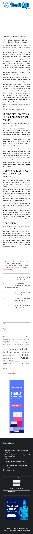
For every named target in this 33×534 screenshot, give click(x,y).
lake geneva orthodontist (8, 355)
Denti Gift (20, 488)
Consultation (19, 339)
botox (12, 337)
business (21, 337)
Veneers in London (7, 366)
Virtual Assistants (17, 366)
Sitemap (25, 528)
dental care (16, 342)
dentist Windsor (16, 347)
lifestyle (25, 355)
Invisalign (16, 352)
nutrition (8, 360)
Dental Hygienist (25, 342)
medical (25, 358)
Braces (16, 337)
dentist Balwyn (6, 347)
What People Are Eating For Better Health (16, 450)
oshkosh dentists (7, 363)
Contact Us (9, 528)
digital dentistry (25, 347)
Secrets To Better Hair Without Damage (16, 465)
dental (6, 342)
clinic (27, 337)
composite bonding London (9, 339)
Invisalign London (25, 352)
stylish (16, 363)
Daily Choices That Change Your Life (15, 461)
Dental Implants (18, 344)
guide (18, 349)
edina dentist (6, 349)
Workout (5, 368)
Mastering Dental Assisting (9, 358)
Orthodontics (26, 361)
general (12, 349)
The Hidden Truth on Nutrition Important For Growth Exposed (16, 41)
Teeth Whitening (25, 363)
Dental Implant (6, 344)
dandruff (26, 339)
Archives (5, 321)
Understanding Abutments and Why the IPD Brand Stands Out (17, 286)
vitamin (26, 366)
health (25, 349)
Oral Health (17, 361)
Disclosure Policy (17, 528)
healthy (7, 352)
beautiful (6, 337)
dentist (27, 344)
